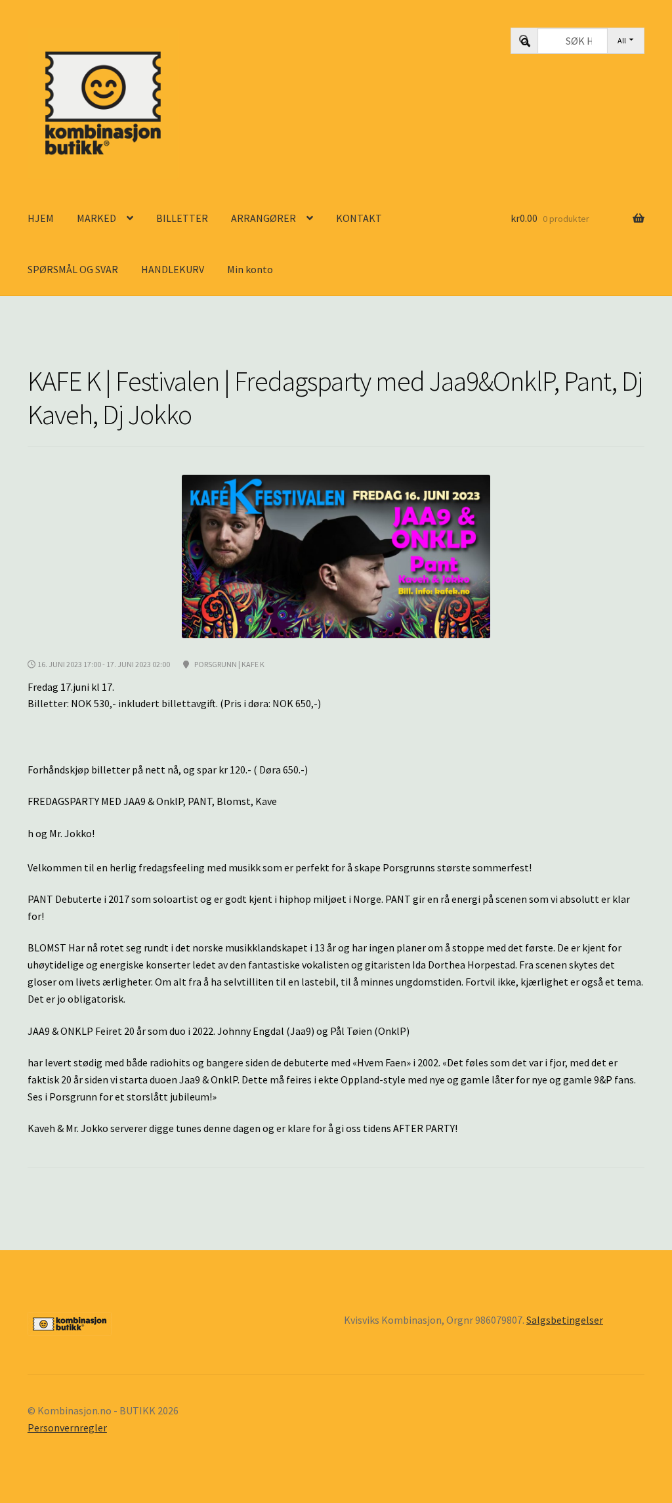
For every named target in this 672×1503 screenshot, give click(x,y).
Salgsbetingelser (564, 1319)
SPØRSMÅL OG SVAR (73, 269)
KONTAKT (359, 218)
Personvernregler (67, 1427)
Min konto (250, 269)
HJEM (41, 218)
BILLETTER (182, 218)
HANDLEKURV (172, 269)
